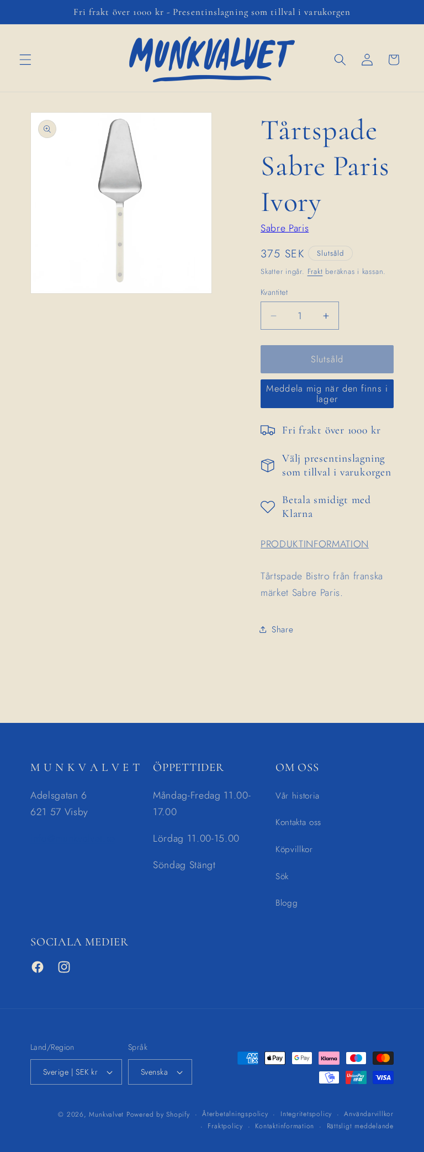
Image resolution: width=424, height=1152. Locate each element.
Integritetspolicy (306, 1114)
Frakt (315, 271)
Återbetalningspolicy (235, 1114)
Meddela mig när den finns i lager (327, 394)
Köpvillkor (294, 849)
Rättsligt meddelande (360, 1126)
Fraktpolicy (225, 1126)
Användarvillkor (369, 1114)
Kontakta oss (298, 822)
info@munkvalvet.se (72, 838)
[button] (25, 59)
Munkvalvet (106, 1114)
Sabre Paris (285, 228)
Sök (282, 876)
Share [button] (282, 629)
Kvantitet (274, 292)
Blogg (286, 903)
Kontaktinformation (284, 1126)
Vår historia (297, 796)
